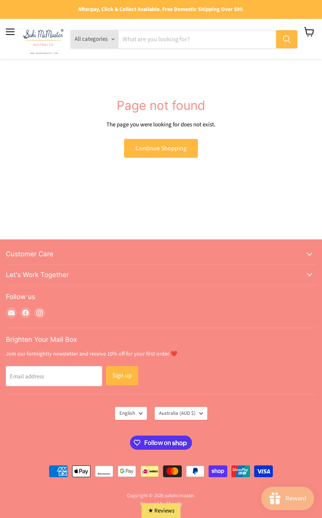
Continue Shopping (161, 148)
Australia (177, 413)
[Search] (286, 39)
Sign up (122, 375)
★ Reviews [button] (161, 511)
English (127, 413)
